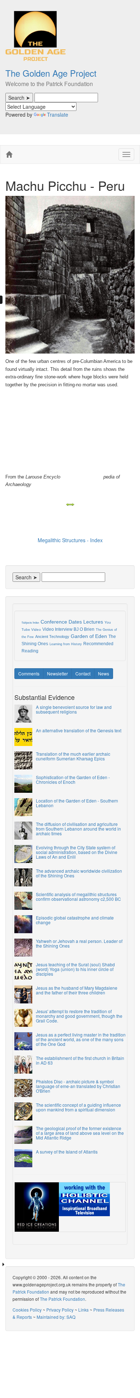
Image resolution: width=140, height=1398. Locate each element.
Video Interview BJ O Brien (68, 629)
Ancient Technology (52, 636)
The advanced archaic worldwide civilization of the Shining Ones (79, 873)
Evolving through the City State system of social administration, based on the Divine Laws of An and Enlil (76, 852)
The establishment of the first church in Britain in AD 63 (80, 1060)
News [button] (103, 673)
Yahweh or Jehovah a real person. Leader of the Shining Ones (79, 943)
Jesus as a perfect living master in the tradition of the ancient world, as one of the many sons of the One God (81, 1039)
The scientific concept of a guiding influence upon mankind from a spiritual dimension (78, 1107)
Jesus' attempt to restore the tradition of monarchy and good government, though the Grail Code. (79, 1016)
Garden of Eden (89, 636)
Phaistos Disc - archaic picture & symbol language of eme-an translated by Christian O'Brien (78, 1086)
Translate (57, 114)
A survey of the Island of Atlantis (67, 1151)
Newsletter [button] (57, 673)
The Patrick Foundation (62, 1299)
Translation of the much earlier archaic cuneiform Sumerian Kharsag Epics (73, 756)
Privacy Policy (60, 1310)
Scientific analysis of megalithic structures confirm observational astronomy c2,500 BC (78, 896)
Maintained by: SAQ (56, 1317)
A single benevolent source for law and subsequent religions (74, 709)
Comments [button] (28, 673)
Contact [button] (82, 673)
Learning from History (66, 644)
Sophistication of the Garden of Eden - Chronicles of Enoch (73, 779)
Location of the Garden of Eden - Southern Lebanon (77, 802)
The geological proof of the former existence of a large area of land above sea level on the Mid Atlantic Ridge (80, 1133)
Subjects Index (30, 622)
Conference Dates (61, 622)
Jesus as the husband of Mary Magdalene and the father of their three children (76, 990)
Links (83, 1310)
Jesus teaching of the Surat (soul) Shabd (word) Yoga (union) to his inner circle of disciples (75, 969)
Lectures (93, 622)
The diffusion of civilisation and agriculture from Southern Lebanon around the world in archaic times (78, 828)
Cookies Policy (27, 1310)
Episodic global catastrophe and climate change (75, 919)
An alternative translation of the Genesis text (78, 730)
